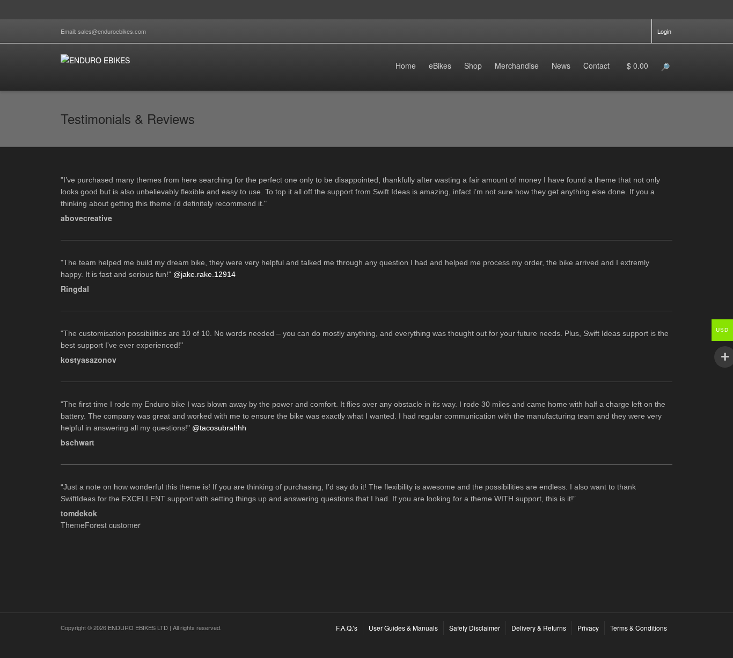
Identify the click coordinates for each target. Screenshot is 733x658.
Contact (596, 65)
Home (405, 65)
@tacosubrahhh (219, 427)
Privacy (588, 627)
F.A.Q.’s (346, 627)
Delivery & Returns (538, 627)
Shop (473, 65)
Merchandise (517, 65)
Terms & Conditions (638, 627)
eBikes (440, 65)
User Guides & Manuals (403, 627)
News (561, 65)
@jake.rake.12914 (204, 274)
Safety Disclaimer (474, 627)
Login (664, 31)
